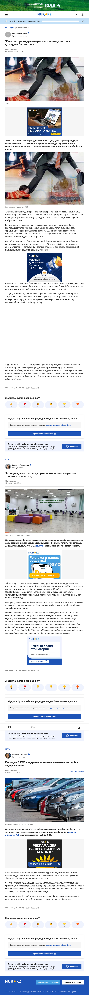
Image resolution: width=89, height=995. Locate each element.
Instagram (74, 446)
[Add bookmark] (79, 728)
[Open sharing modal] (56, 727)
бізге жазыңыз (32, 387)
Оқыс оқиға (10, 28)
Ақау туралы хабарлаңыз (48, 982)
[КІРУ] (82, 14)
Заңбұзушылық (22, 28)
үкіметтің (40, 546)
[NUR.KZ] (44, 14)
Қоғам (7, 460)
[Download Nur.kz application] (44, 5)
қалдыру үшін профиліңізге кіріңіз (58, 425)
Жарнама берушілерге (73, 982)
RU (77, 14)
